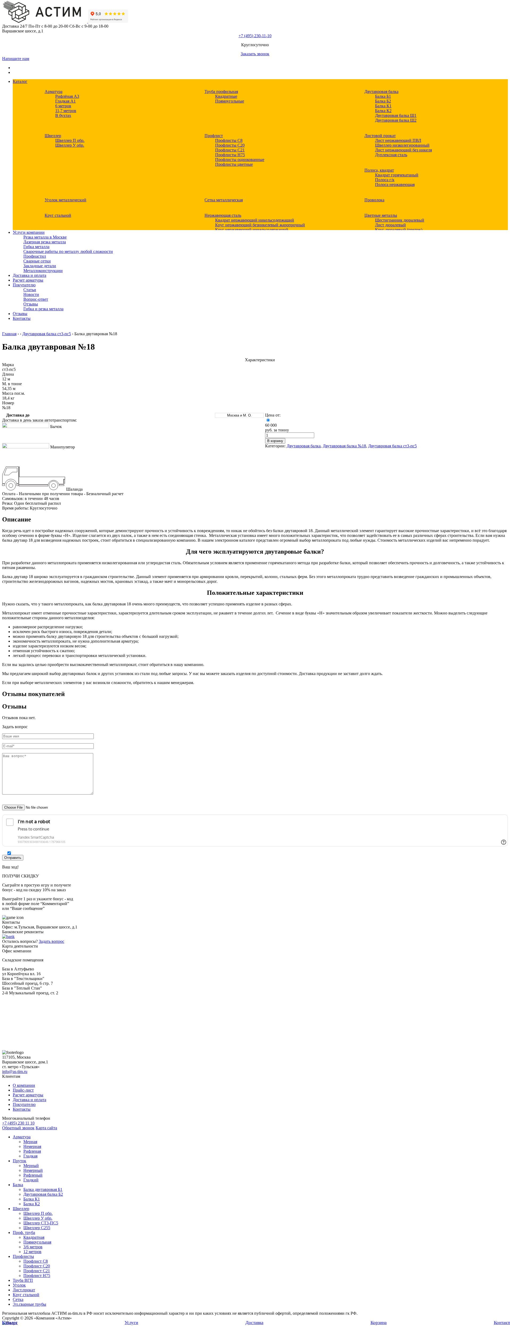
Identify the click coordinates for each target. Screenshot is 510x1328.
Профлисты (23, 1256)
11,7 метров (65, 110)
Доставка (254, 1322)
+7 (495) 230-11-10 (255, 35)
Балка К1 (383, 106)
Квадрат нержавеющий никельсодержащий (254, 220)
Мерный (31, 1165)
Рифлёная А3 (67, 96)
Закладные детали (39, 266)
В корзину (275, 441)
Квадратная (33, 1237)
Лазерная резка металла (44, 242)
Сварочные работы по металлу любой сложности (68, 251)
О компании (24, 1085)
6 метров (63, 106)
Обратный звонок (18, 1128)
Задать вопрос (51, 941)
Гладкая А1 (65, 101)
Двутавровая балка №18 (344, 446)
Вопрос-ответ (35, 299)
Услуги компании (29, 232)
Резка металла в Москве (45, 237)
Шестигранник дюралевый (399, 220)
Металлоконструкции (43, 270)
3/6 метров (32, 1247)
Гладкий (31, 1180)
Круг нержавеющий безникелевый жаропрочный (260, 225)
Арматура (53, 91)
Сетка (18, 1299)
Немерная (32, 1146)
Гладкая (30, 1156)
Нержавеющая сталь (223, 215)
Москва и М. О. (239, 415)
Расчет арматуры (28, 280)
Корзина (379, 1322)
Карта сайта (46, 1128)
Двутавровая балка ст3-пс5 (46, 334)
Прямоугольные (229, 101)
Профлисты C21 (230, 150)
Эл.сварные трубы (29, 1304)
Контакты (22, 318)
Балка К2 (383, 110)
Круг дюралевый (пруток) (398, 229)
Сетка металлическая (224, 200)
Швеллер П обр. (69, 140)
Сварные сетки (37, 261)
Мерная (30, 1141)
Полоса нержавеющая (395, 184)
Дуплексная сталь (391, 154)
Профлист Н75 (36, 1275)
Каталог (20, 81)
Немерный (33, 1170)
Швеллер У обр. (69, 145)
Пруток (19, 1161)
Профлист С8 (35, 1261)
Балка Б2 (383, 101)
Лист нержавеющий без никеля (403, 150)
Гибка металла (36, 246)
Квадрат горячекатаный (396, 175)
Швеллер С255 (36, 1227)
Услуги (131, 1322)
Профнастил (34, 256)
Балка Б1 (383, 96)
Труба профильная (221, 91)
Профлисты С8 (229, 140)
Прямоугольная (37, 1242)
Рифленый (32, 1175)
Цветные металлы (380, 215)
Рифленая (32, 1151)
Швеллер (53, 135)
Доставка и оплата (29, 275)
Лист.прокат (24, 1290)
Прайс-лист (23, 1090)
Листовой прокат (380, 135)
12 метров (32, 1251)
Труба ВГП (23, 1280)
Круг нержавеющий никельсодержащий (251, 229)
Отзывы (30, 304)
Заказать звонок (255, 54)
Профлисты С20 (230, 145)
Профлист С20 (36, 1266)
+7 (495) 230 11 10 (18, 1123)
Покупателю (24, 285)
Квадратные (226, 96)
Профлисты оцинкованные (239, 159)
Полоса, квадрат (379, 170)
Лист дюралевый (390, 225)
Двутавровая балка (381, 91)
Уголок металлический (65, 200)
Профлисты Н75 (230, 154)
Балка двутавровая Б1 (42, 1189)
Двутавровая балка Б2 (43, 1194)
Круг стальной (58, 215)
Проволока (374, 200)
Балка (18, 1184)
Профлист (214, 135)
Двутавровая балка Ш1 (395, 115)
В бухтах (63, 115)
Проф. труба (24, 1232)
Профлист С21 (36, 1270)
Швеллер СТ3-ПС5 (40, 1223)
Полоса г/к (384, 179)
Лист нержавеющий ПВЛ (398, 140)
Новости (31, 294)
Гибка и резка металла (43, 309)
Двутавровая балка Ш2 (395, 120)
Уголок (19, 1285)
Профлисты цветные (234, 164)
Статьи (29, 289)
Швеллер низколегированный (402, 145)
